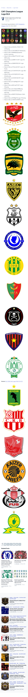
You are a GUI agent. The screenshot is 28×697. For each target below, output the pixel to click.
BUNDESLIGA (20, 634)
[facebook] (5, 544)
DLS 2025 (15, 625)
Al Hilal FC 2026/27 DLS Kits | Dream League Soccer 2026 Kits (17, 676)
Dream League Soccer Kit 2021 (19, 616)
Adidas (11, 597)
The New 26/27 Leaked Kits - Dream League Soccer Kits (17, 609)
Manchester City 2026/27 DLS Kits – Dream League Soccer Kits (18, 666)
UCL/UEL (12, 684)
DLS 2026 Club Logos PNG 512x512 (14, 381)
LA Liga (11, 645)
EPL (18, 663)
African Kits (16, 597)
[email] (20, 544)
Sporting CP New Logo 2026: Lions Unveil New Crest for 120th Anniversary (7, 582)
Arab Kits (15, 672)
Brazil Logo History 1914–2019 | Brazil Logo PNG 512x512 (20, 581)
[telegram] (14, 544)
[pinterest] (17, 544)
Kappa (11, 655)
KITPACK (22, 607)
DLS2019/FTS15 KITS (14, 626)
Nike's (15, 645)
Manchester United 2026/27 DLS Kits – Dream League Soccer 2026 (18, 619)
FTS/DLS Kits (13, 617)
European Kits (20, 683)
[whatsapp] (11, 544)
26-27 (11, 607)
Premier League (20, 617)
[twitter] (8, 544)
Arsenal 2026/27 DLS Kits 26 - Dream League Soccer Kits (17, 629)
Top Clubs (19, 645)
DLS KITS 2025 (13, 598)
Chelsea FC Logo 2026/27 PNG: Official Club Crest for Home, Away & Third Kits (6, 562)
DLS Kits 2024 (22, 597)
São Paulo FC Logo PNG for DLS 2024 (20, 561)
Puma (17, 673)
